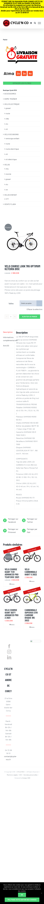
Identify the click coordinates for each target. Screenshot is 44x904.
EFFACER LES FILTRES (22, 83)
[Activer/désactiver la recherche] (35, 23)
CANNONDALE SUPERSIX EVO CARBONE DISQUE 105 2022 (31, 615)
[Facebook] (9, 646)
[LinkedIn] (9, 657)
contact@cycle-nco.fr (8, 758)
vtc (7, 124)
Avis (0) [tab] (6, 345)
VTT (7, 199)
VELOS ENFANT (10, 195)
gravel (8, 108)
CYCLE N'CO (20, 772)
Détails (13, 584)
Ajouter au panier (29, 316)
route (8, 113)
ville (7, 119)
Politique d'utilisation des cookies (22, 900)
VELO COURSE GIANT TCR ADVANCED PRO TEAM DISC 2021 (12, 573)
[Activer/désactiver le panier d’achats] (31, 23)
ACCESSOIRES (10, 93)
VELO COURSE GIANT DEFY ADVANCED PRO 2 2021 (11, 613)
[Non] (41, 893)
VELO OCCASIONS (11, 134)
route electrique (12, 149)
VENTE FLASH (10, 204)
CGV (20, 775)
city (7, 169)
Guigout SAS (26, 778)
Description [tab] (8, 332)
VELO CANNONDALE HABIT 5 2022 (31, 572)
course (8, 174)
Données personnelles (30, 775)
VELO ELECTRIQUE (12, 104)
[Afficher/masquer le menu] (39, 23)
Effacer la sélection (34, 309)
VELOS (7, 164)
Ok (22, 895)
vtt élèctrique (11, 159)
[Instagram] (9, 652)
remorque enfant (12, 138)
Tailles (11, 303)
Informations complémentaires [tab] (8, 338)
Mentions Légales (12, 775)
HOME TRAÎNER (10, 99)
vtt (7, 129)
